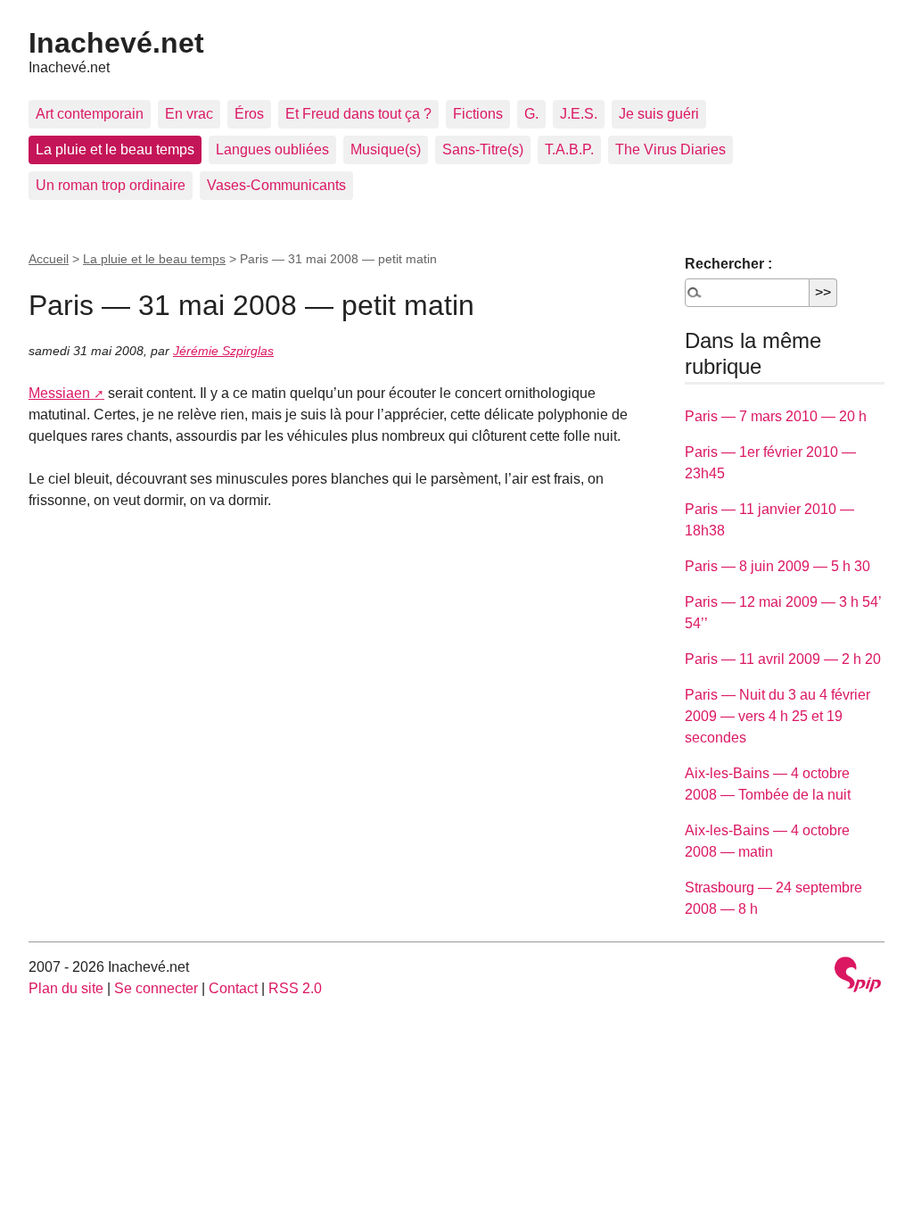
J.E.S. (578, 113)
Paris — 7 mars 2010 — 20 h (776, 416)
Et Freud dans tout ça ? (358, 113)
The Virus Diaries (670, 149)
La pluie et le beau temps (115, 149)
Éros (249, 113)
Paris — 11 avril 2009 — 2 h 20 (783, 659)
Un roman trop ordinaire (110, 185)
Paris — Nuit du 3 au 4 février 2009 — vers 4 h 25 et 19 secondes (777, 716)
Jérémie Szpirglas (223, 351)
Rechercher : (728, 263)
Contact (233, 988)
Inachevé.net (116, 43)
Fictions (478, 113)
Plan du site (66, 988)
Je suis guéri (659, 113)
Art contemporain (90, 113)
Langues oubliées (272, 149)
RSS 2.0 (295, 988)
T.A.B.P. (569, 149)
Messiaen (59, 393)
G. (531, 113)
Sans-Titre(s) (482, 149)
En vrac (189, 113)
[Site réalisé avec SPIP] (857, 977)
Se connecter (156, 988)
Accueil (49, 259)
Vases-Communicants (276, 185)
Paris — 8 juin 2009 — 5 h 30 (777, 566)
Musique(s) (385, 149)
